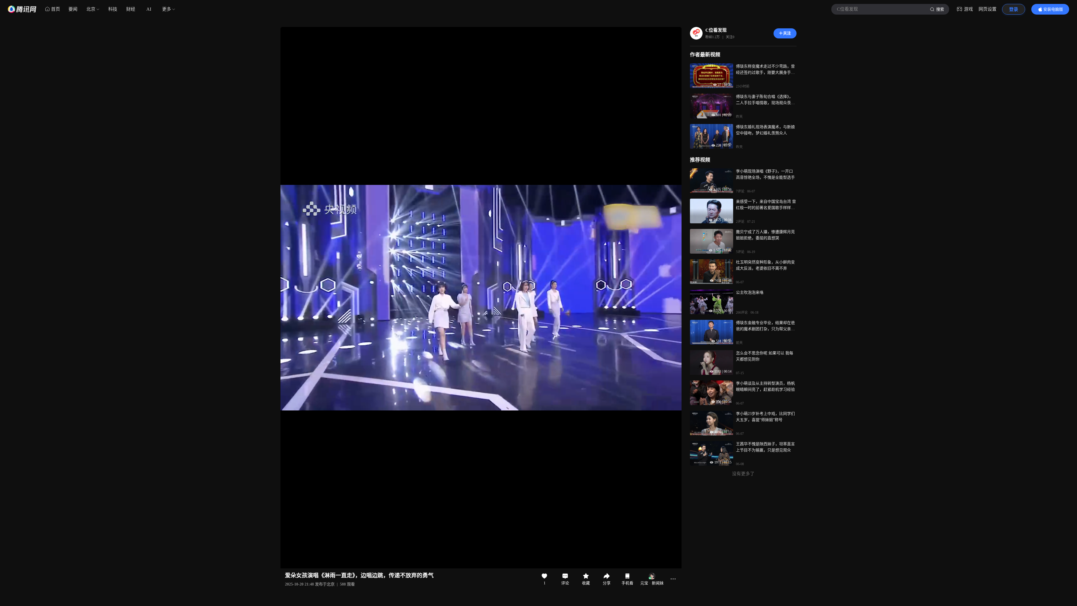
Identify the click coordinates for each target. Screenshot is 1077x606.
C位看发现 (716, 30)
